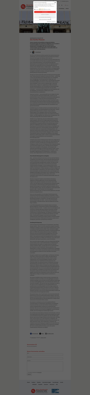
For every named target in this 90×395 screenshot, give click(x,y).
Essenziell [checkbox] (37, 9)
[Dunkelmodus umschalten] (55, 3)
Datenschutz (49, 21)
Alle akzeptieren (45, 11)
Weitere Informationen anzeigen (44, 19)
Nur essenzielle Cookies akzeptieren (45, 17)
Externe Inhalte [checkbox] (47, 9)
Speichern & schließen (45, 14)
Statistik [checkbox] (42, 9)
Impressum (54, 21)
